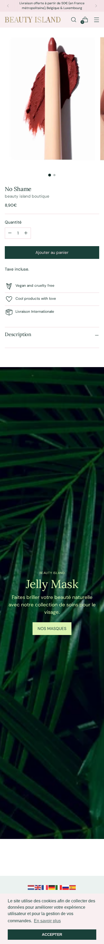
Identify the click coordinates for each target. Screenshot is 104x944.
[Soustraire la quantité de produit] (26, 233)
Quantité (13, 222)
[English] (38, 887)
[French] (45, 887)
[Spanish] (72, 887)
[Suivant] (96, 6)
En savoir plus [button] (47, 921)
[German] (52, 887)
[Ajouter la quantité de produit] (10, 233)
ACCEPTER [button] (52, 934)
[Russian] (65, 887)
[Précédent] (8, 6)
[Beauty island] (33, 20)
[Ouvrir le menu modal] (96, 19)
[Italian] (58, 887)
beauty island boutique (27, 196)
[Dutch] (31, 887)
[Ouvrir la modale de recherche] (73, 19)
